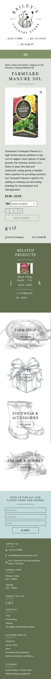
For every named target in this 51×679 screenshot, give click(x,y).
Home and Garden (20, 65)
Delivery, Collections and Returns (19, 656)
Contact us (12, 544)
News (8, 648)
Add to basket (22, 218)
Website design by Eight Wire (18, 673)
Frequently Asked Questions (17, 652)
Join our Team (11, 645)
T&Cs (8, 615)
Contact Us (10, 641)
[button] (41, 92)
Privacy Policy (11, 619)
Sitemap (9, 623)
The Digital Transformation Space (20, 626)
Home (7, 65)
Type (7, 203)
